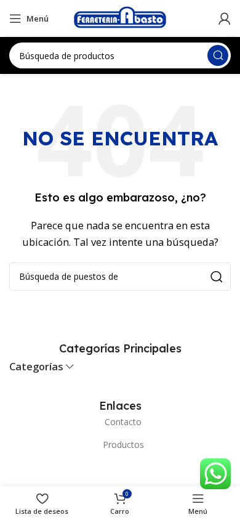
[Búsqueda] (217, 55)
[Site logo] (120, 17)
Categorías (36, 367)
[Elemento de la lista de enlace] (120, 422)
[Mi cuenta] (224, 18)
